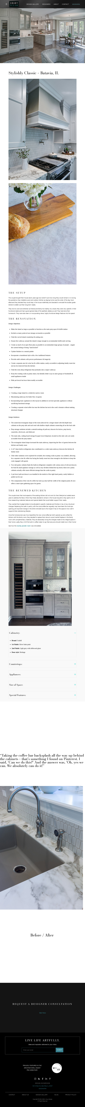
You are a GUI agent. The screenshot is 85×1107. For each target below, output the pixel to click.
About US (25, 1095)
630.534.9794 (76, 4)
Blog (56, 1095)
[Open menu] (6, 4)
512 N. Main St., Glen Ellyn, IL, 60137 (42, 1086)
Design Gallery (42, 1095)
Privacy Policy (70, 1095)
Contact (12, 1095)
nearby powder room (24, 526)
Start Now (42, 1013)
